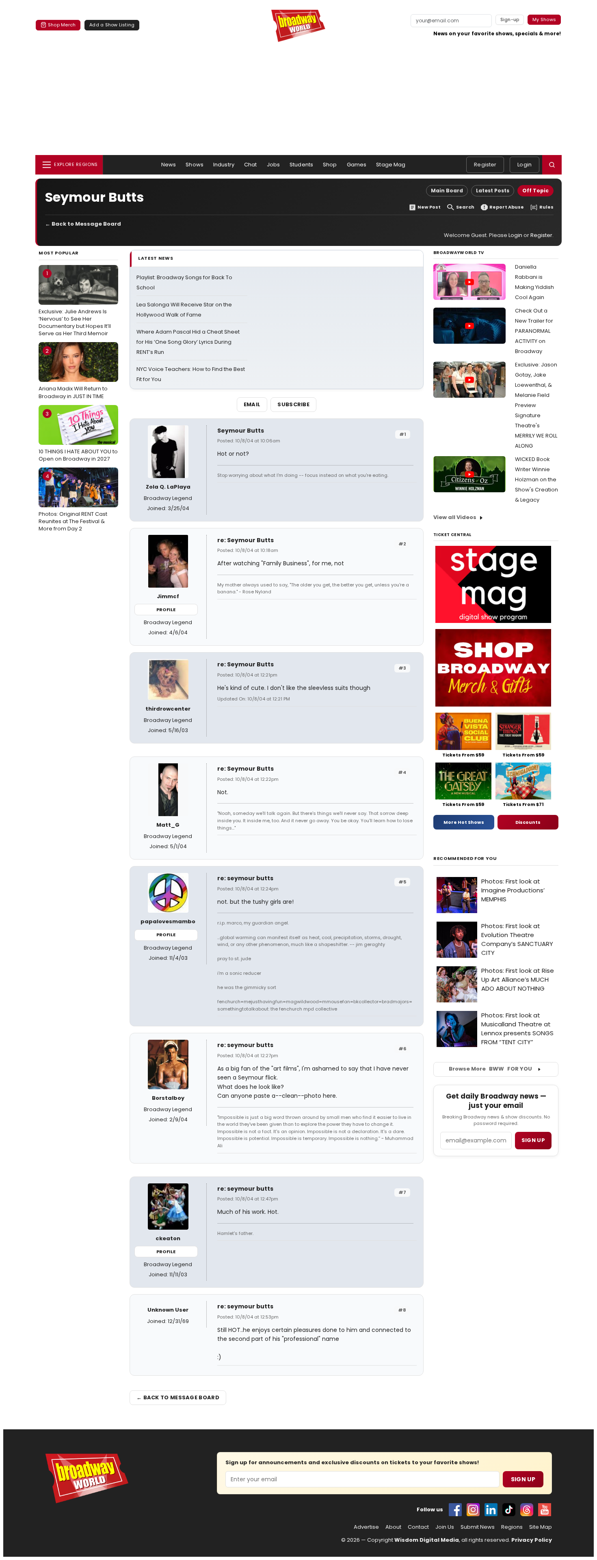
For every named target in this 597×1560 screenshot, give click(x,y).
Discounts (528, 822)
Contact (418, 1527)
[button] (552, 165)
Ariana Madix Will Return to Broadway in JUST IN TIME (73, 373)
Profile (165, 609)
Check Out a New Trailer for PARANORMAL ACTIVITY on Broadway (534, 331)
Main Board (447, 190)
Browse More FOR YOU (490, 1069)
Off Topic (535, 190)
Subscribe (293, 404)
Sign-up (509, 19)
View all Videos (454, 517)
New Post (429, 207)
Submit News (478, 1527)
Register (485, 164)
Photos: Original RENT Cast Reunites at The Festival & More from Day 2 (73, 502)
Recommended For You (465, 858)
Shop (330, 164)
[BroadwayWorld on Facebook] (455, 1509)
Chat (250, 164)
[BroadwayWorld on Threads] (526, 1509)
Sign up (533, 1140)
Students (301, 164)
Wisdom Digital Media (426, 1540)
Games (357, 164)
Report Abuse (506, 207)
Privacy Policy (531, 1540)
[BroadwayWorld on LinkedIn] (491, 1509)
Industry (223, 164)
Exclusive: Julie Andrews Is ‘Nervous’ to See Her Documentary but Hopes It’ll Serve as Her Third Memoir (75, 303)
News (168, 164)
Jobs (273, 164)
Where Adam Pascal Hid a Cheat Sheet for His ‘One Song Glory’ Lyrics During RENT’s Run (188, 342)
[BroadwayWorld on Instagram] (473, 1509)
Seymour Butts (240, 431)
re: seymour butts (245, 878)
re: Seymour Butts (245, 540)
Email (252, 404)
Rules (546, 207)
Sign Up (523, 1479)
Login (524, 164)
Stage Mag (390, 164)
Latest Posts (492, 190)
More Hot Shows (463, 822)
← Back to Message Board (83, 224)
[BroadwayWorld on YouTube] (544, 1509)
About (393, 1527)
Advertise (366, 1527)
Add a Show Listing (111, 25)
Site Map (540, 1527)
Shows (194, 164)
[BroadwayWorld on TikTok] (509, 1509)
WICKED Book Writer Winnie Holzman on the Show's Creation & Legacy (536, 479)
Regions (512, 1527)
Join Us (444, 1527)
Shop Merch (62, 25)
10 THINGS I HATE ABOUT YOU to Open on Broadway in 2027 (78, 436)
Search (465, 207)
